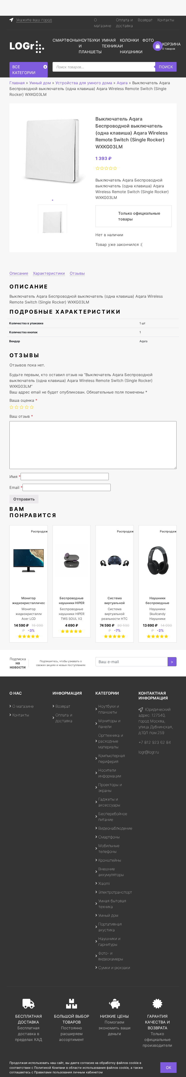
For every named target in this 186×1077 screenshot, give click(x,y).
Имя (15, 476)
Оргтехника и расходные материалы (110, 741)
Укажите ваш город (34, 19)
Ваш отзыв (21, 416)
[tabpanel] (52, 150)
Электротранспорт (115, 892)
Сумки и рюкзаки (114, 967)
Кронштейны (109, 860)
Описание (18, 273)
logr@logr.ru (149, 752)
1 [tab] (52, 200)
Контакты (165, 19)
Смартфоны (66, 40)
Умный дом (108, 915)
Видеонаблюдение (115, 828)
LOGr (21, 46)
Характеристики (49, 273)
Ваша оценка (23, 400)
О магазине (23, 706)
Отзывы (77, 273)
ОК (168, 1067)
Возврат (145, 19)
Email (16, 487)
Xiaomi (104, 883)
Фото (148, 40)
